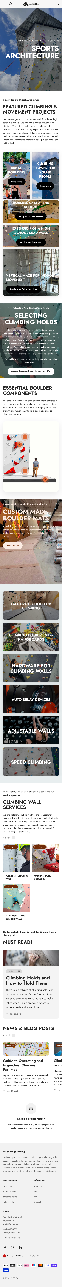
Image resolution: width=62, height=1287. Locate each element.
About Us (38, 1186)
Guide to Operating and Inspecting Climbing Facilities (23, 1065)
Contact (37, 1201)
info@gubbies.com (11, 1232)
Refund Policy (9, 1201)
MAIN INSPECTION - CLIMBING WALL (15, 917)
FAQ (36, 1196)
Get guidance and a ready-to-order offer (31, 371)
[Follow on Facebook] (5, 1248)
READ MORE (13, 545)
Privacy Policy (9, 1186)
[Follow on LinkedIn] (20, 1248)
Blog (36, 1191)
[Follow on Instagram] (13, 1248)
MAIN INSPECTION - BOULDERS (44, 877)
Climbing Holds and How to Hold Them (28, 980)
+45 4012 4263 (10, 1229)
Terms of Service (10, 1191)
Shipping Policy (10, 1196)
